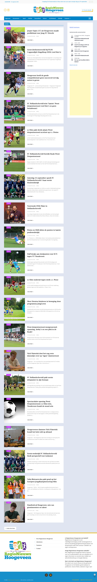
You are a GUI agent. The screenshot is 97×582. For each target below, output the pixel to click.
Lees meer (30, 40)
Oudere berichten (11, 528)
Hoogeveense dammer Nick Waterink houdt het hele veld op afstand (42, 430)
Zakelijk (60, 18)
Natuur (45, 18)
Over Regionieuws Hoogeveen (44, 538)
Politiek (30, 18)
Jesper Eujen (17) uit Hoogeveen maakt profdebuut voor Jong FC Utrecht (43, 32)
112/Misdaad (52, 18)
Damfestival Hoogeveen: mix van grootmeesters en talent (40, 506)
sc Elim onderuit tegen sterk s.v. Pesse (42, 280)
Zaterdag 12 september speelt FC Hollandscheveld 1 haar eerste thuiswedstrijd (40, 180)
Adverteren (39, 542)
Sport (24, 18)
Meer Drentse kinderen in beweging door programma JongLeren (44, 302)
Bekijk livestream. (75, 27)
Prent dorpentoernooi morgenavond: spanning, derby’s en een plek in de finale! (42, 329)
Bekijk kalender (73, 65)
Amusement (16, 18)
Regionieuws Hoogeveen (14, 580)
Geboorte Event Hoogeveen (81, 51)
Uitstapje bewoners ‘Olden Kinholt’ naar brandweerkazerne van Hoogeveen (66, 1)
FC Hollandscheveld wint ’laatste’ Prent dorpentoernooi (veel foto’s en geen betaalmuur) (43, 105)
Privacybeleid (75, 579)
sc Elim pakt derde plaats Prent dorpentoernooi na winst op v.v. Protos (42, 131)
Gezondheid (37, 18)
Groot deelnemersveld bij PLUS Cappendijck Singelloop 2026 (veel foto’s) (44, 51)
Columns (66, 18)
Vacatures (39, 545)
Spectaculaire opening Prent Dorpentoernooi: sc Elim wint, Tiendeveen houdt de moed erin (40, 403)
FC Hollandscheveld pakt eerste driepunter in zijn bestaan (40, 378)
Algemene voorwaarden (86, 579)
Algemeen (7, 18)
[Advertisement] (80, 92)
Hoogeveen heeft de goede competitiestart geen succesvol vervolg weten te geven (43, 77)
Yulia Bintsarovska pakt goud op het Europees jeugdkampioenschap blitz (42, 480)
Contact (38, 548)
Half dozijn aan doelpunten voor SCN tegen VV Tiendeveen (42, 255)
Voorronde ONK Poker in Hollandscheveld (37, 207)
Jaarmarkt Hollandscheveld (81, 55)
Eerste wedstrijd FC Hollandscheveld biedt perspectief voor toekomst (42, 454)
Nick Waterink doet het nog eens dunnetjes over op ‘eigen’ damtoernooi (43, 354)
